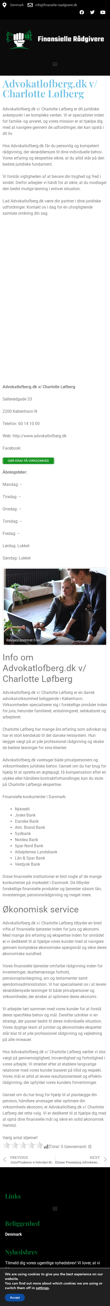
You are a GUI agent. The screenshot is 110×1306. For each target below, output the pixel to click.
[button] (55, 64)
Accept (15, 1298)
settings (42, 1288)
